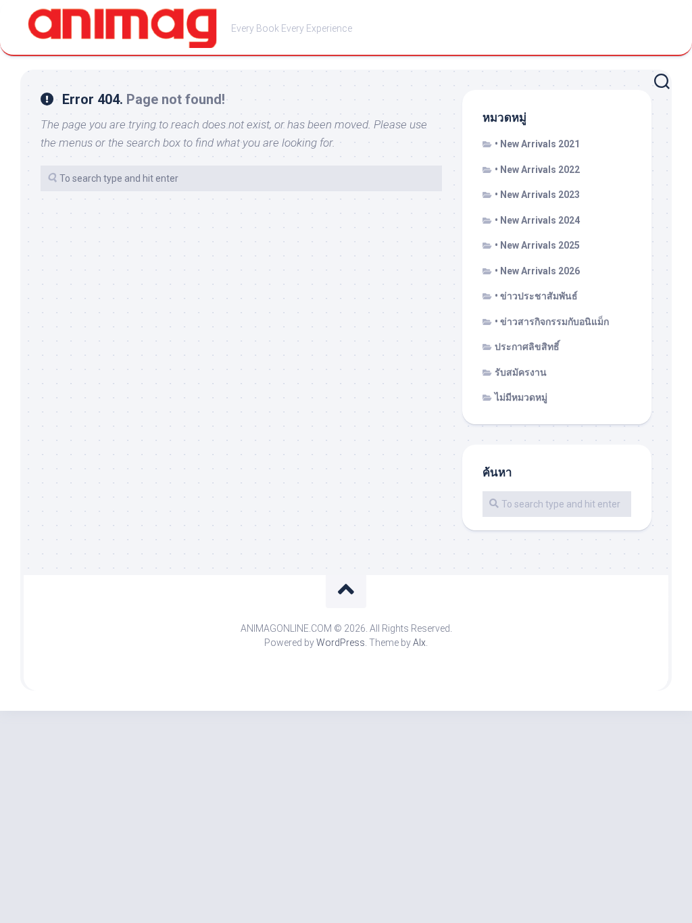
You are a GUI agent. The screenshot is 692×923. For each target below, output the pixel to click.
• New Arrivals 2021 (537, 144)
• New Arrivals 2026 (537, 271)
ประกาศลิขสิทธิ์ (527, 346)
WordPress (340, 642)
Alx (419, 642)
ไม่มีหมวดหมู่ (521, 397)
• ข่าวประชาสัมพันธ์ (536, 296)
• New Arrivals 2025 (537, 245)
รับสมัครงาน (521, 372)
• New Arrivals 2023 (537, 194)
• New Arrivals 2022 (537, 169)
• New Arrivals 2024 (537, 220)
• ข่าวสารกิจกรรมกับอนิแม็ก (552, 321)
